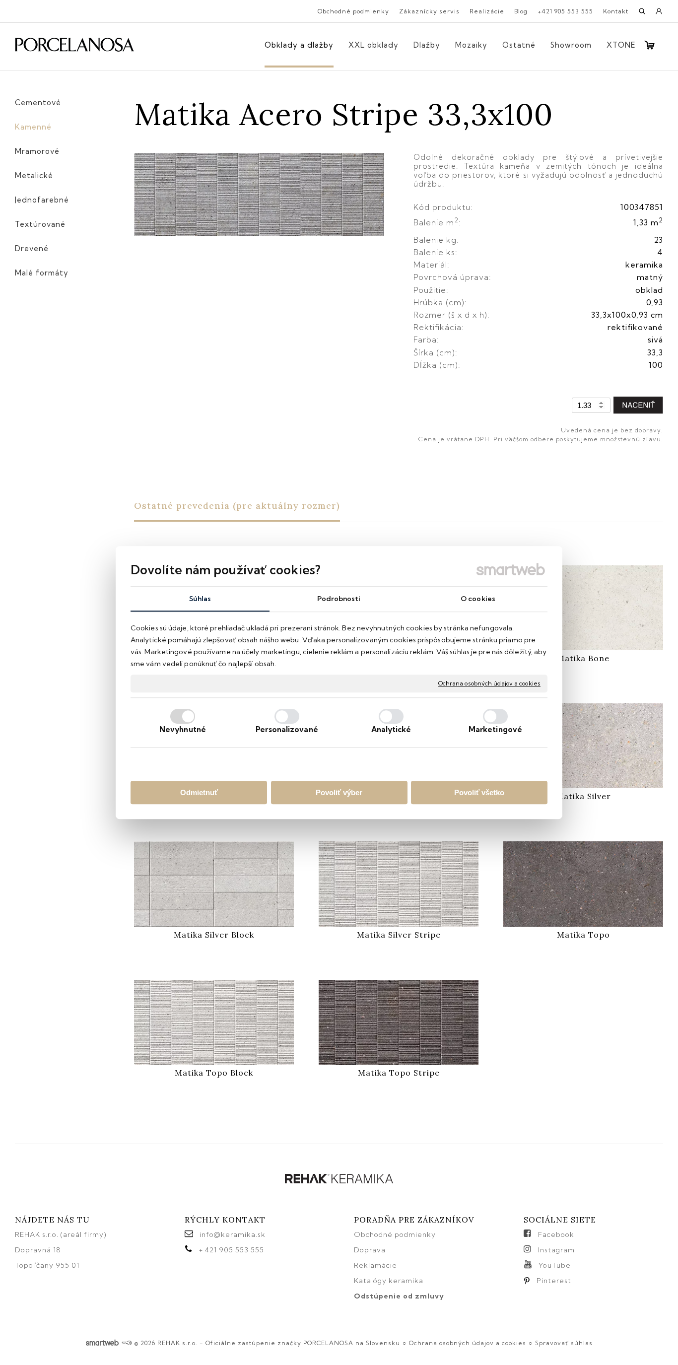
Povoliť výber (339, 792)
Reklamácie (376, 1265)
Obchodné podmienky (395, 1234)
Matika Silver (583, 796)
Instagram (556, 1249)
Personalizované (287, 729)
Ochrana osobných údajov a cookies (489, 683)
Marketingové (495, 729)
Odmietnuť (199, 792)
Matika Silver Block (214, 935)
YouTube (555, 1265)
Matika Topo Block (214, 1073)
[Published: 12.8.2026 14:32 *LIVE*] (127, 1343)
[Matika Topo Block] (214, 1022)
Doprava (370, 1249)
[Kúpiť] (638, 405)
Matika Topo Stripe (399, 1073)
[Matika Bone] (583, 607)
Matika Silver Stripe (399, 935)
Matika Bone (583, 658)
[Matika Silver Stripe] (398, 883)
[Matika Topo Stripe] (398, 1022)
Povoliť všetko (479, 792)
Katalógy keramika (388, 1280)
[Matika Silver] (583, 745)
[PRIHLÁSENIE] (659, 14)
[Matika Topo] (583, 883)
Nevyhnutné (182, 729)
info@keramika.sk (233, 1234)
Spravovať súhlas (564, 1343)
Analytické (391, 729)
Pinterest (554, 1280)
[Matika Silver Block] (214, 883)
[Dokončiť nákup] (649, 44)
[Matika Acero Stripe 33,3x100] (259, 195)
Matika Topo (583, 935)
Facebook (556, 1234)
